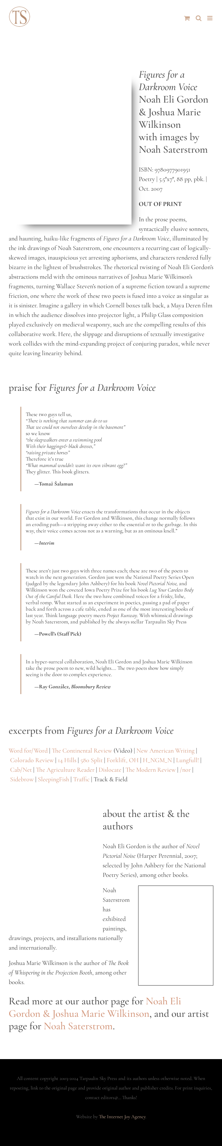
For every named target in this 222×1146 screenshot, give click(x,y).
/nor (185, 769)
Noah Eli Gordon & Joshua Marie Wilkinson (95, 1007)
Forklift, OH (123, 760)
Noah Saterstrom (78, 1026)
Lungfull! (187, 760)
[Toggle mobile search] (198, 18)
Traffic (81, 779)
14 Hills (67, 760)
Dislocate (110, 769)
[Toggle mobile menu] (210, 18)
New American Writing (165, 750)
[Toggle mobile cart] (187, 18)
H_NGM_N (157, 760)
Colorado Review (32, 760)
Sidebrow (22, 779)
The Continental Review (82, 750)
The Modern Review (150, 769)
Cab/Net (21, 769)
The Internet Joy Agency (122, 1117)
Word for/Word (28, 750)
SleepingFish (53, 779)
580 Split (91, 760)
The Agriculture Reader (65, 769)
